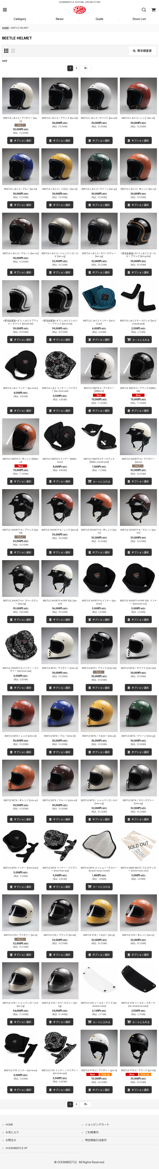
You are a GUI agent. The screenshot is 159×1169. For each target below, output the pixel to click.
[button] (4, 10)
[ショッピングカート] (153, 10)
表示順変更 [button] (144, 50)
